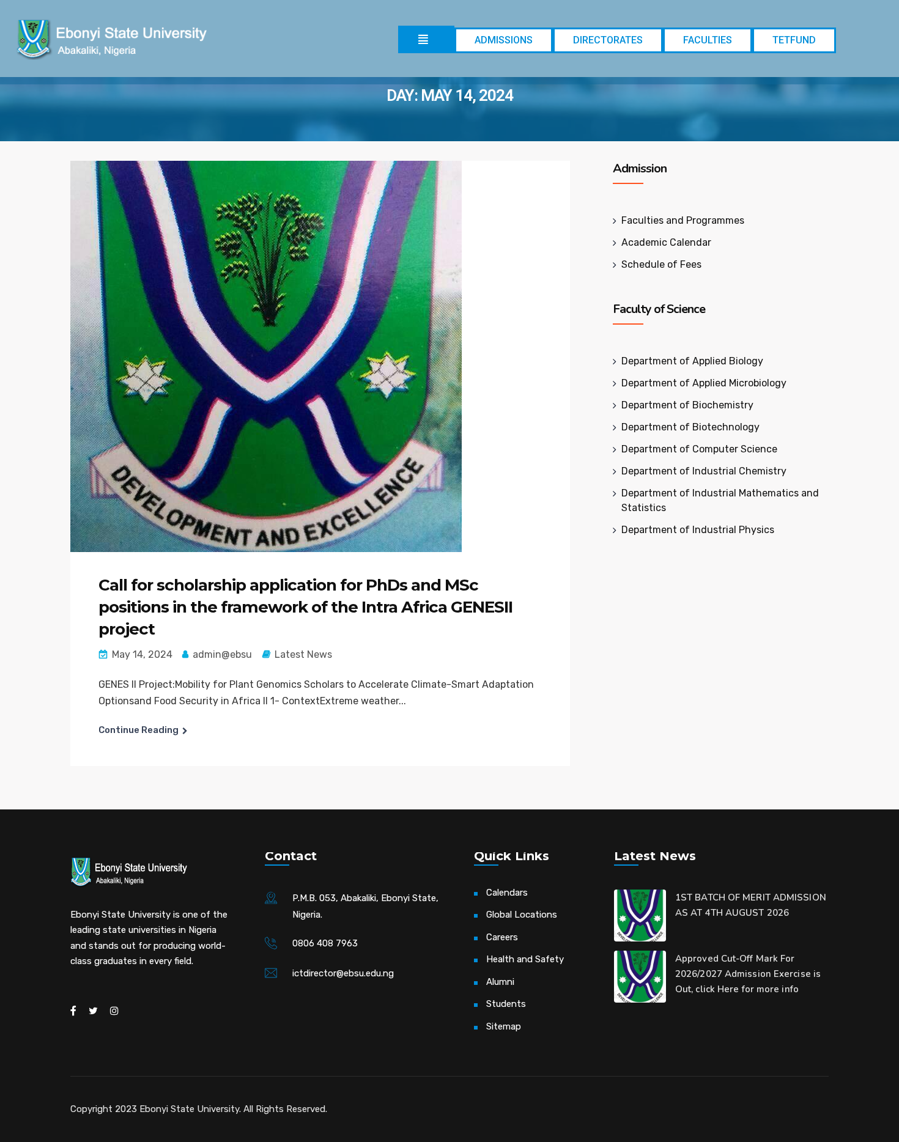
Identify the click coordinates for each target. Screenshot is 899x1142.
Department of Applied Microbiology (703, 383)
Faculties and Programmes (682, 220)
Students (506, 1003)
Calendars (507, 892)
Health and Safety (525, 959)
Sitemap (503, 1026)
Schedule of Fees (661, 264)
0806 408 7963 (325, 943)
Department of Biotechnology (690, 427)
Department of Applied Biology (692, 361)
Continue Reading (138, 729)
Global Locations (521, 914)
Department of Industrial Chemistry (703, 471)
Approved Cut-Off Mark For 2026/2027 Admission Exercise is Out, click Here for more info (748, 973)
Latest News (303, 654)
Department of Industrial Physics (697, 530)
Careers (502, 937)
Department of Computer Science (699, 449)
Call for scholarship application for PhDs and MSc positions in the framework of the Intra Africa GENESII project (305, 607)
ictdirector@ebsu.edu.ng (343, 973)
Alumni (500, 981)
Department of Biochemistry (687, 405)
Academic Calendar (666, 242)
